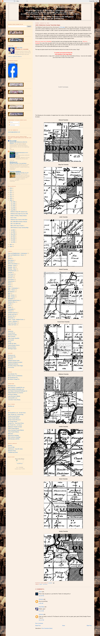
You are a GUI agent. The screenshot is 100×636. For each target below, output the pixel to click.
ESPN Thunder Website (13, 428)
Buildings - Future (12, 265)
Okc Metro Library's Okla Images (15, 365)
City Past (10, 277)
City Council (11, 274)
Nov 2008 (13, 204)
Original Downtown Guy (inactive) (15, 392)
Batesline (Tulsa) (12, 450)
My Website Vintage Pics (14, 379)
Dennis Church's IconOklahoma (15, 375)
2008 (11, 200)
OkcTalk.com (11, 406)
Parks (9, 305)
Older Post (89, 625)
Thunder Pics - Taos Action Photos (16, 423)
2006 (11, 246)
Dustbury (10, 445)
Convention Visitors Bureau (14, 399)
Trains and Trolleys (12, 323)
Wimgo (9, 341)
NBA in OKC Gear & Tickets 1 (17, 225)
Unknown (41, 599)
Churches (10, 272)
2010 (11, 196)
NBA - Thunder (11, 296)
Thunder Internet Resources (14, 419)
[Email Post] (53, 582)
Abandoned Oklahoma (13, 364)
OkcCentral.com (11, 385)
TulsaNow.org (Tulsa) (13, 452)
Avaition (10, 258)
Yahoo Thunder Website (13, 431)
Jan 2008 (13, 242)
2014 (11, 188)
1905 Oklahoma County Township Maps (47, 25)
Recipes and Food (12, 314)
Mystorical (12, 151)
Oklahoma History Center (13, 360)
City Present (11, 279)
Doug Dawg (41, 606)
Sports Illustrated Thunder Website (16, 430)
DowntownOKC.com (12, 398)
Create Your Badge (11, 78)
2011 (11, 194)
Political (10, 310)
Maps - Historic (43, 584)
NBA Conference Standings (14, 437)
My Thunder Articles (12, 421)
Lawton (9, 286)
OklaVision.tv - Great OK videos (15, 449)
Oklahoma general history (14, 300)
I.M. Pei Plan (11, 367)
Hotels (9, 282)
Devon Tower (13, 217)
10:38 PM (41, 595)
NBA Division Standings (13, 435)
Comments (12, 125)
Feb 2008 (13, 240)
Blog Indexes (11, 260)
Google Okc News (12, 343)
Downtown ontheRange (15, 171)
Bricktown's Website (12, 394)
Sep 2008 (13, 208)
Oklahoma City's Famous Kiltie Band (19, 219)
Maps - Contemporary (13, 288)
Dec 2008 (13, 202)
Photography (11, 309)
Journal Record (11, 333)
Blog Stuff (10, 262)
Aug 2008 (13, 209)
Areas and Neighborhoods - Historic (16, 255)
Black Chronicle (11, 336)
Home (63, 625)
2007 (11, 244)
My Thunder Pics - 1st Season (15, 425)
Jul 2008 (13, 230)
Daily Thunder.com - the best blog (15, 414)
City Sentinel (11, 340)
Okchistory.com (11, 355)
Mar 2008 (13, 238)
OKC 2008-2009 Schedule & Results (19, 221)
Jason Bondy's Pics (12, 374)
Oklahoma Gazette (12, 334)
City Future (10, 276)
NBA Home (10, 433)
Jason (40, 591)
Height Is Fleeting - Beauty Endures (19, 215)
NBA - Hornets (11, 295)
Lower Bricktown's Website (14, 396)
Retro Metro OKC (12, 357)
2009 (11, 198)
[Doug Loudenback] (12, 77)
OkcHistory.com (13, 162)
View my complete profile (15, 56)
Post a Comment (39, 623)
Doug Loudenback (11, 62)
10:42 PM (41, 620)
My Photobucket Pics (13, 377)
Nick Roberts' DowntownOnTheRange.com (17, 391)
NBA (9, 293)
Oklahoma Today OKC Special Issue (19, 211)
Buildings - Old (11, 267)
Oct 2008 (13, 205)
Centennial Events (12, 270)
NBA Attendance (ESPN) (13, 439)
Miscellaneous (11, 291)
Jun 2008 (13, 232)
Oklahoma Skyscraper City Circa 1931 (19, 213)
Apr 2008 (13, 236)
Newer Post (38, 625)
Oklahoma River (11, 302)
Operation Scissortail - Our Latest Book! (18, 163)
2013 (11, 190)
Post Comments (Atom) (47, 628)
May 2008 (13, 234)
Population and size (12, 312)
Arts (9, 256)
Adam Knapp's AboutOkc (13, 338)
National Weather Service (14, 345)
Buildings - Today (12, 269)
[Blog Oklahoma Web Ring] (19, 461)
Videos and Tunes (12, 324)
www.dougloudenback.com (14, 132)
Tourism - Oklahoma (12, 321)
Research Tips (11, 316)
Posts (11, 122)
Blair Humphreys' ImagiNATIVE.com (16, 387)
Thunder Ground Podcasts (14, 416)
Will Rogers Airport (12, 348)
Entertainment (11, 281)
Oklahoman (10, 331)
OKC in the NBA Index (16, 223)
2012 (11, 192)
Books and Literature (12, 263)
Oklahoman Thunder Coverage (15, 426)
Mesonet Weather (12, 347)
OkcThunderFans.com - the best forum (17, 412)
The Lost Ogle (13, 140)
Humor (9, 284)
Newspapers (11, 298)
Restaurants (11, 317)
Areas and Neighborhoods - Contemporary (17, 253)
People (9, 307)
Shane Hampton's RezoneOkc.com (16, 389)
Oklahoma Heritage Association (15, 362)
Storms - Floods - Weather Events (16, 319)
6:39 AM (41, 603)
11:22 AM (41, 611)
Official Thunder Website (13, 418)
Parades (10, 303)
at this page (62, 27)
